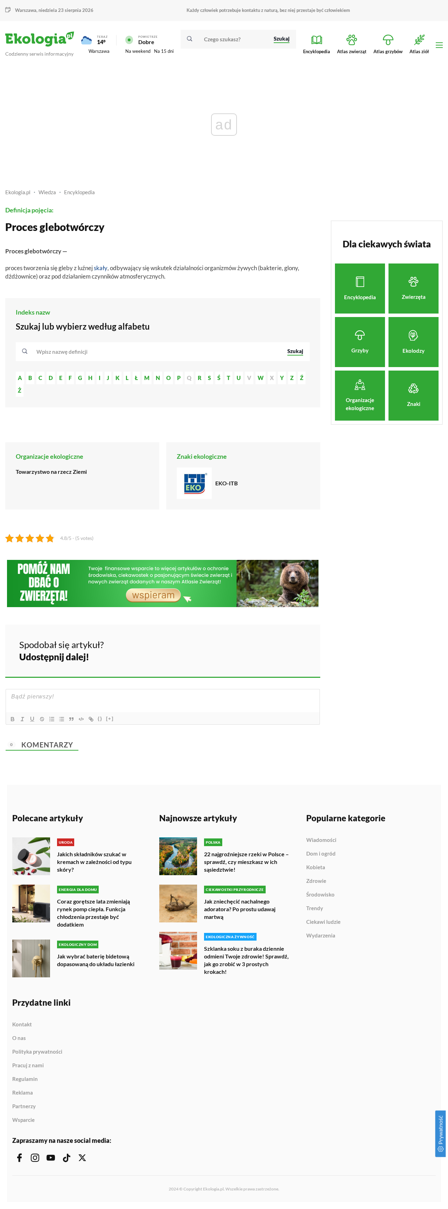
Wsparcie (23, 1120)
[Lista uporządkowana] (52, 719)
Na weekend (137, 51)
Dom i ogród (321, 854)
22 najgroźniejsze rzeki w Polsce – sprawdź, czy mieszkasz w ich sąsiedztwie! (246, 862)
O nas (19, 1038)
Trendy (314, 908)
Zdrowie (316, 881)
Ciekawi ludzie (323, 922)
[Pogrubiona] (13, 719)
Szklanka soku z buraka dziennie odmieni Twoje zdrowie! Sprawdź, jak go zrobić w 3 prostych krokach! (246, 960)
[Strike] (42, 719)
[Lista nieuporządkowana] (61, 719)
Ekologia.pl (17, 192)
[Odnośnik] (91, 719)
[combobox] (157, 351)
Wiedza (47, 192)
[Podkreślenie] (32, 719)
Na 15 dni (164, 51)
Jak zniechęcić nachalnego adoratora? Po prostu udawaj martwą (239, 909)
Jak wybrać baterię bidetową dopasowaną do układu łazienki (95, 960)
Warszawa (99, 51)
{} (100, 718)
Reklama (22, 1093)
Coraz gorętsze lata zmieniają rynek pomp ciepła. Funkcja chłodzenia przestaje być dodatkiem (93, 913)
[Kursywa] (22, 719)
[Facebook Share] (260, 650)
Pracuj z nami (28, 1065)
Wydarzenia (320, 935)
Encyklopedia (79, 192)
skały (100, 268)
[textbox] (64, 352)
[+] (110, 718)
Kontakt (22, 1024)
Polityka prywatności (37, 1052)
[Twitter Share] (279, 650)
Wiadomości (321, 840)
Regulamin (25, 1079)
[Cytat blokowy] (71, 719)
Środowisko (320, 895)
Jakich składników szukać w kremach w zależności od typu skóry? (94, 862)
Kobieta (315, 867)
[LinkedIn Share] (297, 650)
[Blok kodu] (81, 719)
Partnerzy (24, 1106)
